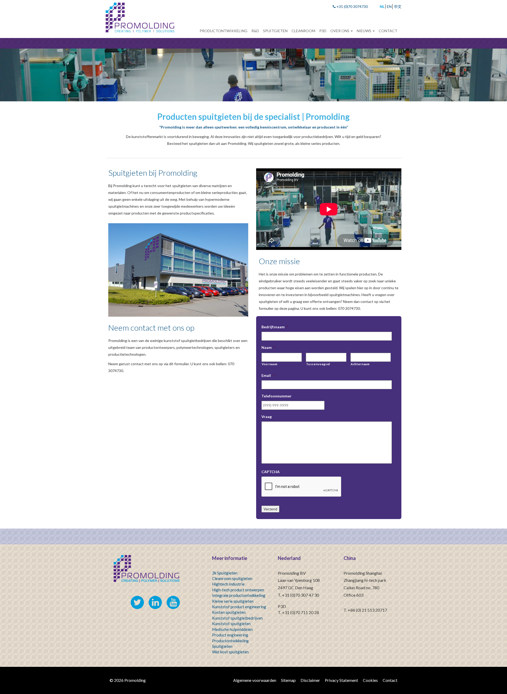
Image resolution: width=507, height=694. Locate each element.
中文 (397, 6)
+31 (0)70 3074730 (352, 6)
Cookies (370, 680)
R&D (255, 30)
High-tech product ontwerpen (238, 589)
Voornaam (269, 364)
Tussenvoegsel (318, 364)
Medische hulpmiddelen (232, 629)
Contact (388, 30)
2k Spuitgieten (224, 573)
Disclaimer (310, 680)
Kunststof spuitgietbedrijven (237, 618)
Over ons (340, 30)
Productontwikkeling (223, 30)
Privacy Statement (341, 680)
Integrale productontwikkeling (238, 595)
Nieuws (364, 30)
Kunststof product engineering (239, 606)
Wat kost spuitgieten (230, 651)
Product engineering (230, 635)
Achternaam (360, 364)
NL (382, 6)
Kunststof (221, 623)
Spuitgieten (275, 30)
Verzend (270, 509)
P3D (322, 30)
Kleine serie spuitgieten (232, 601)
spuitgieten (241, 623)
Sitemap (288, 680)
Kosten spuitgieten (229, 612)
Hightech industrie (228, 584)
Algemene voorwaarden (254, 680)
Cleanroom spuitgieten (232, 578)
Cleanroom (303, 30)
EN (389, 6)
